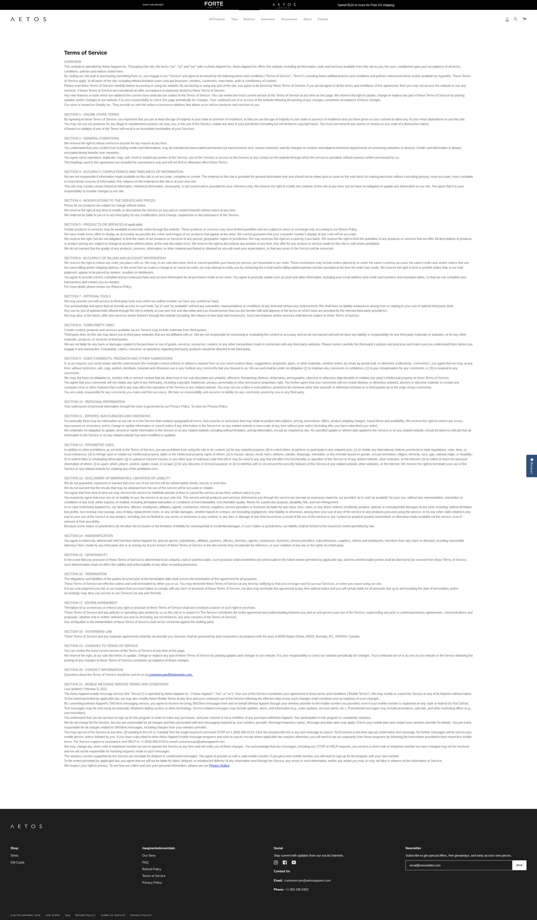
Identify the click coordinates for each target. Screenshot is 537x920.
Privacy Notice (219, 765)
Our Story (149, 855)
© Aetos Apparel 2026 (25, 915)
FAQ (145, 862)
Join (519, 865)
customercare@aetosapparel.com (307, 880)
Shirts (14, 855)
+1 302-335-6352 (297, 889)
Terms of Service (154, 876)
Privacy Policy (152, 882)
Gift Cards (17, 862)
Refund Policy (151, 869)
